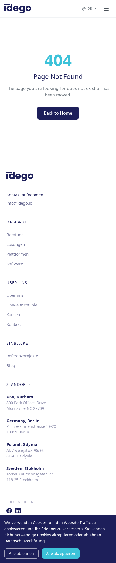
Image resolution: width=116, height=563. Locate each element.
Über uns (14, 295)
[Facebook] (9, 510)
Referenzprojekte (22, 355)
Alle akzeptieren (60, 553)
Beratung (15, 234)
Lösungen (15, 244)
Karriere (13, 314)
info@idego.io (19, 203)
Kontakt (13, 324)
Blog (10, 365)
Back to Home (58, 113)
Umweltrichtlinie (21, 304)
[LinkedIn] (18, 510)
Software (14, 263)
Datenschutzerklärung (24, 540)
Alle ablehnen (21, 553)
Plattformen (17, 254)
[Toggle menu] (106, 8)
